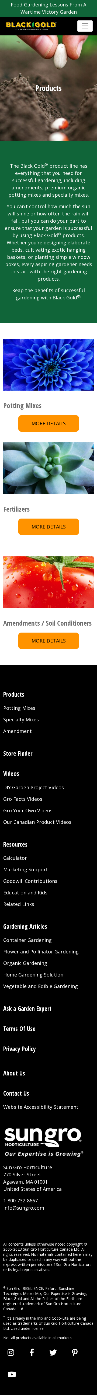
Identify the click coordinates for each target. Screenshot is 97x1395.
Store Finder (17, 753)
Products (13, 694)
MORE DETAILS (49, 423)
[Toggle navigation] (85, 25)
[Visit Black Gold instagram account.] (11, 1352)
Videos (11, 773)
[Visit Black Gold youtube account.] (11, 1374)
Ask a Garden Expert (27, 1008)
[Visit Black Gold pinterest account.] (75, 1352)
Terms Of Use (19, 1029)
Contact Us (16, 1093)
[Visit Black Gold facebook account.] (32, 1352)
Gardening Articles (25, 926)
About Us (14, 1073)
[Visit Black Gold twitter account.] (53, 1352)
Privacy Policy (19, 1049)
